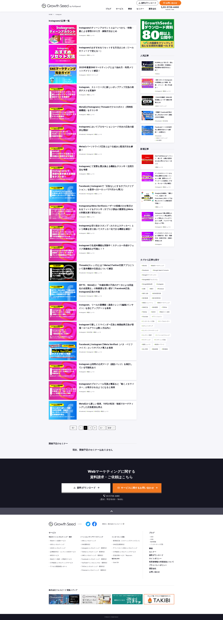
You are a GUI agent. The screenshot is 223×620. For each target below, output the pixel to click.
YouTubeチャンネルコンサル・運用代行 (94, 563)
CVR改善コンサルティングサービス (61, 563)
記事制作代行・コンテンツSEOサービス (63, 552)
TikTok (165, 307)
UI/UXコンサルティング (57, 548)
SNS (151, 539)
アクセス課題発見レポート (58, 566)
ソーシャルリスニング (163, 335)
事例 (130, 9)
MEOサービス (54, 555)
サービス (119, 9)
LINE (144, 289)
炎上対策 (145, 349)
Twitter (145, 312)
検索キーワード (159, 344)
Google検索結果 (147, 284)
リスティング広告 (160, 340)
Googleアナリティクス (149, 275)
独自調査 (155, 349)
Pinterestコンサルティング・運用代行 (94, 570)
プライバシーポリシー (158, 565)
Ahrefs (145, 265)
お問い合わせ (154, 572)
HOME (50, 14)
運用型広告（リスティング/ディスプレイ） (127, 541)
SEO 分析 (145, 293)
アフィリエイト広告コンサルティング (125, 548)
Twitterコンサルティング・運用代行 (93, 552)
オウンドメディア (148, 326)
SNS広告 (145, 307)
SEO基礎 (145, 298)
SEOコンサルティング (57, 544)
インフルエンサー (164, 321)
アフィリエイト (157, 316)
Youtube (145, 316)
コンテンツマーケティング (150, 330)
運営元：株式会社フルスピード (112, 524)
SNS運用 (155, 307)
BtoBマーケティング (158, 265)
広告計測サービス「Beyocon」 (123, 555)
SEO (151, 537)
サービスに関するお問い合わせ (137, 487)
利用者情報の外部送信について (161, 562)
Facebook (146, 270)
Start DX (116, 562)
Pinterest (161, 289)
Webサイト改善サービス (58, 541)
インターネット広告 (148, 321)
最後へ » (111, 428)
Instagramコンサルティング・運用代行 (94, 548)
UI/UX (153, 312)
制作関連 (153, 542)
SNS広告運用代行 (119, 544)
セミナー (140, 9)
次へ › (102, 428)
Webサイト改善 (164, 312)
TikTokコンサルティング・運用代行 (93, 566)
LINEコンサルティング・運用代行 (92, 555)
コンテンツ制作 (147, 335)
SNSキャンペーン (148, 303)
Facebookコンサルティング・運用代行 (94, 559)
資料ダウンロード (86, 487)
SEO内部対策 (157, 293)
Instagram (160, 284)
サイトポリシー (155, 558)
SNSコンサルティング (89, 541)
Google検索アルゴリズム (150, 279)
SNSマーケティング (164, 303)
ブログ (108, 9)
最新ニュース (146, 344)
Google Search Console (161, 270)
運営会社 (152, 9)
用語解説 (165, 349)
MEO (151, 289)
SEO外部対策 (157, 298)
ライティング (146, 340)
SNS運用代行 (86, 544)
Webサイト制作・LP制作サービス (61, 559)
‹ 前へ (73, 428)
